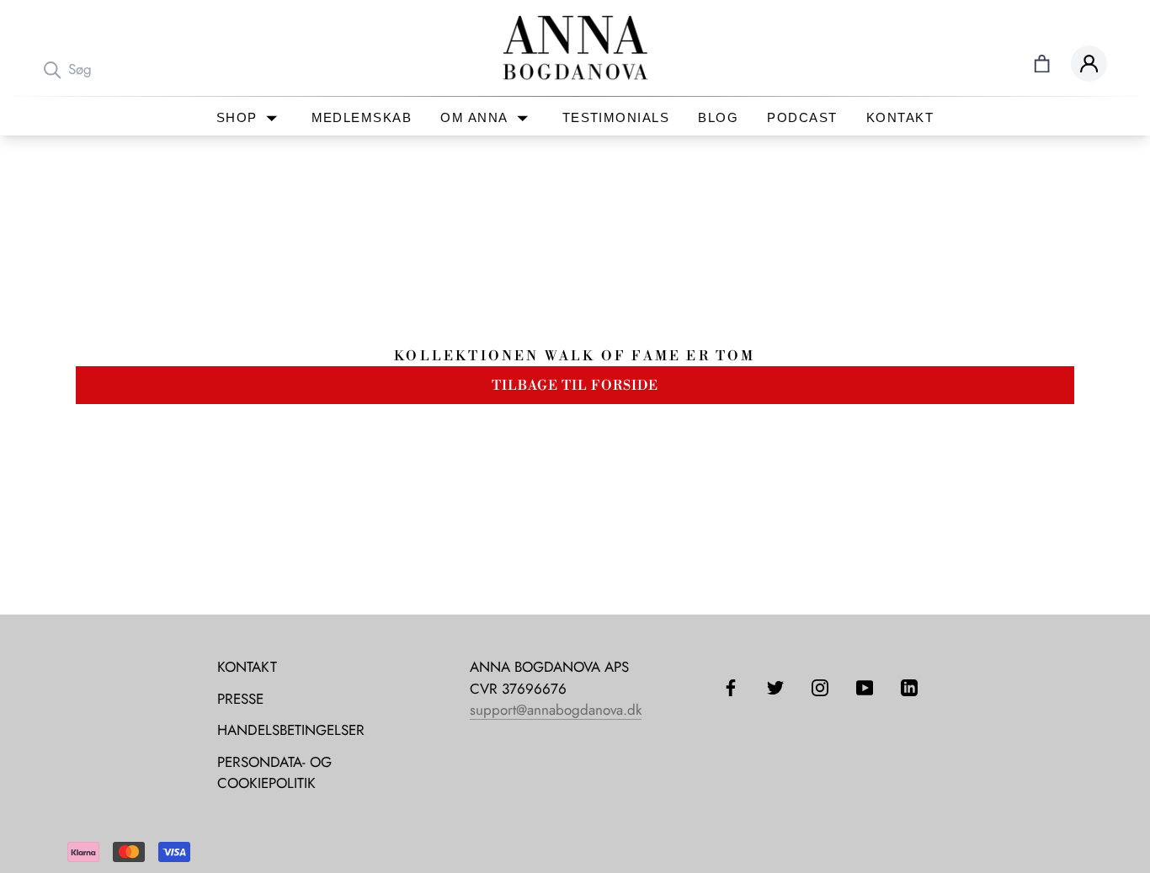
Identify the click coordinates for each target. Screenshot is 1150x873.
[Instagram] (820, 686)
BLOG (718, 118)
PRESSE (240, 699)
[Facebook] (730, 686)
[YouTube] (864, 686)
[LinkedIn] (909, 686)
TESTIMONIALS (616, 118)
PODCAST (802, 118)
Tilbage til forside (575, 385)
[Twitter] (775, 686)
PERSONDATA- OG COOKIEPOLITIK (274, 773)
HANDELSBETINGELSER (291, 730)
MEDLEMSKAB (362, 118)
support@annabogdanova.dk (556, 710)
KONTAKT (900, 118)
